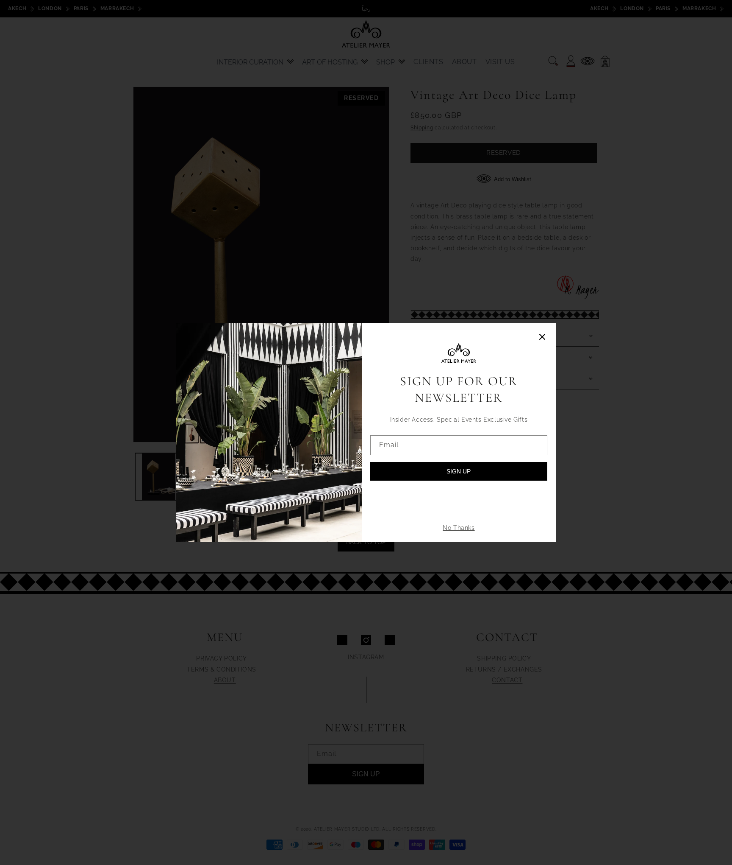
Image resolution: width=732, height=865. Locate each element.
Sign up (458, 471)
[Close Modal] (542, 337)
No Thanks (458, 527)
